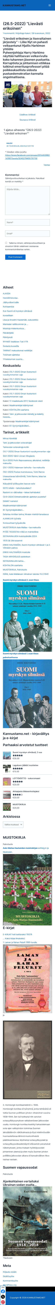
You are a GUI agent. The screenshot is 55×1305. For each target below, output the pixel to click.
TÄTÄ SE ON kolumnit (12, 540)
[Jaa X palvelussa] (3, 1297)
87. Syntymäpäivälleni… (19, 426)
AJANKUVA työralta (12, 518)
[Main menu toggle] (49, 5)
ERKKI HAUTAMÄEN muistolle (16, 552)
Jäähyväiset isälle (11, 302)
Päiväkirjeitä (8, 333)
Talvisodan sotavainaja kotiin (16, 447)
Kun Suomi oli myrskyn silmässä (17, 311)
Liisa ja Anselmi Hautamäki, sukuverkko (20, 320)
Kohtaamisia (8, 306)
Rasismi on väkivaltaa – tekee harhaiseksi (21, 492)
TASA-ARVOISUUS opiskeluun (16, 556)
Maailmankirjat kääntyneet (21, 405)
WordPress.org (9, 1285)
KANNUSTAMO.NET (14, 5)
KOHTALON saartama (19, 410)
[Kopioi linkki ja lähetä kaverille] (3, 1302)
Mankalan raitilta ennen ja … (15, 324)
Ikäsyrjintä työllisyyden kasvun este (19, 484)
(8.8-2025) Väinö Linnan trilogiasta (19, 456)
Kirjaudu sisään (10, 1272)
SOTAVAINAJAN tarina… (14, 561)
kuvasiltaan (8, 315)
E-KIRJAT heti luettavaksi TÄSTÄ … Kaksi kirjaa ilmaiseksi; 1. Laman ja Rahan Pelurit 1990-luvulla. (20, 938)
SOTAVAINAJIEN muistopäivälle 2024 (20, 536)
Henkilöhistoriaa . (11, 298)
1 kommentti (8, 33)
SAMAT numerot (10, 501)
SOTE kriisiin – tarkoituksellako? (17, 488)
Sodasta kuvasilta (11, 346)
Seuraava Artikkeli (28, 120)
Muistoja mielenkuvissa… (14, 328)
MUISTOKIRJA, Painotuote (15, 570)
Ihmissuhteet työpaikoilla (14, 523)
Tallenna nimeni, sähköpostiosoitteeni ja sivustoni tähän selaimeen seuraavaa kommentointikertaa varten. (25, 246)
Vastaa (47, 165)
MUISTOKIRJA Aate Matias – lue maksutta (22, 527)
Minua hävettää (10, 438)
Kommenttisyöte (10, 1281)
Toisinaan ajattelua (11, 355)
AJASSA (6, 293)
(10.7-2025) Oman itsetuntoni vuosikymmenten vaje (26, 451)
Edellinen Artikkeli (27, 115)
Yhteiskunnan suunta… (13, 359)
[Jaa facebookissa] (3, 1291)
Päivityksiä (7, 337)
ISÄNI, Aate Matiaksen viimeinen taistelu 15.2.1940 (25, 574)
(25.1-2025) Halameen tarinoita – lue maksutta (24, 467)
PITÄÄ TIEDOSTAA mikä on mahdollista (20, 532)
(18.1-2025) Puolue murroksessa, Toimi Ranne (23, 472)
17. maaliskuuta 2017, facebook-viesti (26, 401)
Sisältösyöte (8, 1276)
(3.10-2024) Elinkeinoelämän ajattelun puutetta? (24, 497)
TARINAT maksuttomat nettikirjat (17, 350)
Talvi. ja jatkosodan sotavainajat (17, 443)
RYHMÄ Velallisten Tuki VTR (15, 342)
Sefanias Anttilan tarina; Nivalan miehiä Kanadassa (26, 514)
